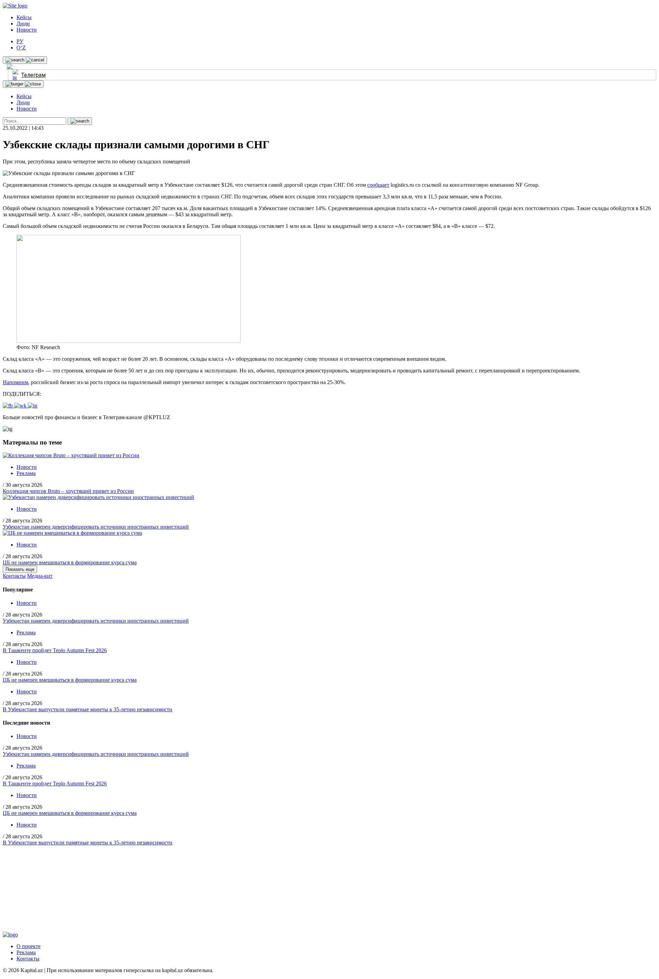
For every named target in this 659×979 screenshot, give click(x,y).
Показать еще (19, 569)
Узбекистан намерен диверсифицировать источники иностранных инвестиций (96, 527)
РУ (19, 41)
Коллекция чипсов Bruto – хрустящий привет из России (68, 491)
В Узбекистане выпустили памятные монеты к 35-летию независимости (87, 709)
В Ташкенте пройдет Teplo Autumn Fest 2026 (55, 650)
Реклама (26, 473)
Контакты (14, 576)
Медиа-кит (40, 576)
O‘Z (21, 47)
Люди (23, 23)
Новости (26, 30)
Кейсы (24, 17)
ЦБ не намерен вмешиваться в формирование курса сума (70, 562)
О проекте (28, 946)
